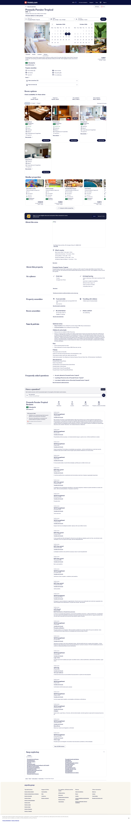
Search (103, 19)
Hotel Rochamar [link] (69, 770)
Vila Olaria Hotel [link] (69, 765)
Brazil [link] (30, 778)
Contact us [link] (43, 796)
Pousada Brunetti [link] (31, 764)
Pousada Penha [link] (68, 771)
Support (91, 2)
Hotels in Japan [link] (28, 804)
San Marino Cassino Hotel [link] (33, 766)
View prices (46, 140)
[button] (55, 31)
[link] (103, 6)
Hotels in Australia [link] (28, 796)
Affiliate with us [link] (61, 792)
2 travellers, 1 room (82, 19)
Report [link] (30, 423)
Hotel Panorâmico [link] (31, 772)
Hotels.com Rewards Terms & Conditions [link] (81, 802)
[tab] (29, 755)
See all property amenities (59, 306)
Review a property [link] (45, 798)
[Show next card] (106, 192)
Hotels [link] (26, 778)
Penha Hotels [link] (41, 778)
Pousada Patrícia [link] (31, 760)
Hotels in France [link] (28, 798)
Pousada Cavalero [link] (31, 761)
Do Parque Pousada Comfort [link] (71, 763)
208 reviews (29, 409)
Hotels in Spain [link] (27, 806)
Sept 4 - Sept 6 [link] (75, 99)
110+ (103, 51)
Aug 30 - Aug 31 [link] (55, 99)
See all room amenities (58, 316)
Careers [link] (93, 793)
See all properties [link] (31, 6)
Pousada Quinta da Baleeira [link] (33, 767)
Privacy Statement (7, 820)
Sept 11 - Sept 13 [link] (96, 99)
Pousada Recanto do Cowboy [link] (72, 772)
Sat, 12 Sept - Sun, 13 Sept (59, 19)
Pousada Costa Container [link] (33, 773)
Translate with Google (58, 417)
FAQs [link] (42, 793)
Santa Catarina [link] (34, 778)
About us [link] (94, 791)
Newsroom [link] (60, 795)
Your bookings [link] (44, 791)
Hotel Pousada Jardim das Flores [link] (34, 770)
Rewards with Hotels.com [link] (97, 798)
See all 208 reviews (29, 64)
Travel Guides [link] (95, 796)
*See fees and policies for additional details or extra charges (65, 293)
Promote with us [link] (61, 799)
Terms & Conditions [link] (79, 791)
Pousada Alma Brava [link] (70, 764)
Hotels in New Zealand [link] (29, 791)
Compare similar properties (66, 208)
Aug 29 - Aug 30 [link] (34, 99)
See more (55, 263)
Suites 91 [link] (29, 763)
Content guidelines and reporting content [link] (82, 799)
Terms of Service (15, 820)
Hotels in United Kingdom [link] (30, 800)
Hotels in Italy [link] (27, 802)
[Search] (103, 395)
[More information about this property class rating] (29, 11)
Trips (97, 2)
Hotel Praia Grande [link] (31, 771)
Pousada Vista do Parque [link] (32, 759)
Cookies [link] (77, 796)
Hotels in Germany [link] (28, 809)
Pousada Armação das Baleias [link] (72, 759)
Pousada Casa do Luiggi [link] (70, 769)
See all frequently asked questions (61, 382)
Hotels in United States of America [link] (32, 793)
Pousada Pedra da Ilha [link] (70, 767)
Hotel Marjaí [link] (68, 760)
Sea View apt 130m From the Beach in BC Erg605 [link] (38, 765)
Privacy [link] (76, 793)
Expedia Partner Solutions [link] (63, 797)
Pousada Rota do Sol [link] (31, 769)
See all (26, 77)
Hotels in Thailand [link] (28, 811)
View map (55, 246)
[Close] (128, 818)
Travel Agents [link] (61, 801)
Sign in (104, 2)
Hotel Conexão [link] (68, 766)
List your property (83, 2)
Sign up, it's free (101, 216)
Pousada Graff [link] (68, 761)
